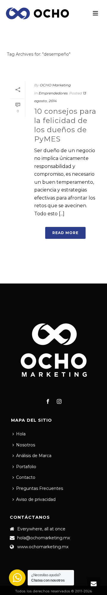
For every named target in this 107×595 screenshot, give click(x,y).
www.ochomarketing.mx (42, 546)
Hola (21, 434)
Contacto (25, 477)
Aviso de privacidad (36, 499)
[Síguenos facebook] (47, 401)
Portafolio (26, 466)
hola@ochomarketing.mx (43, 538)
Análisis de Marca (33, 455)
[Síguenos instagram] (59, 401)
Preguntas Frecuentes (39, 488)
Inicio (52, 70)
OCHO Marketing (55, 85)
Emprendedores (53, 93)
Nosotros (25, 445)
